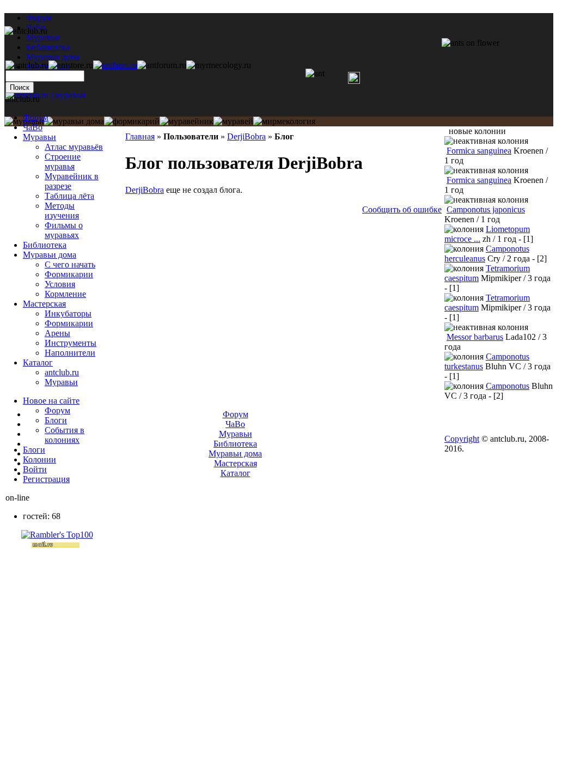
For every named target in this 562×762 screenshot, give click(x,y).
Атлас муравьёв (74, 146)
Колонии (39, 459)
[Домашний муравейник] (115, 65)
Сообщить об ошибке (402, 209)
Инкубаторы (68, 313)
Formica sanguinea (479, 150)
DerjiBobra (246, 136)
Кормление (65, 293)
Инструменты (70, 343)
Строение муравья (63, 161)
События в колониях (64, 434)
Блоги (56, 420)
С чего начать (70, 264)
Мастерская (44, 303)
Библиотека (44, 244)
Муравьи (39, 137)
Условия (60, 284)
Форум (39, 17)
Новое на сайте (51, 400)
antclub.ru (62, 372)
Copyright (461, 438)
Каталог (38, 362)
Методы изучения (62, 210)
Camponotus (507, 386)
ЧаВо (32, 127)
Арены (57, 333)
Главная (140, 136)
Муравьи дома (49, 254)
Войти (35, 469)
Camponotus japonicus (486, 209)
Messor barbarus (475, 337)
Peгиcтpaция (46, 479)
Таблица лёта (69, 195)
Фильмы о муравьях (64, 230)
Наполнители (70, 352)
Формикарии (69, 274)
